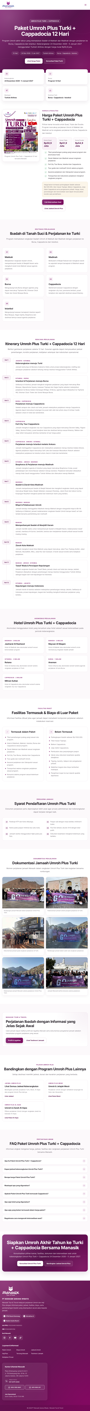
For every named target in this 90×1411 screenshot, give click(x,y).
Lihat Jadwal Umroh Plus (53, 208)
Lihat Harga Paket (33, 61)
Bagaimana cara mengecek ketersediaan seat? (23, 1218)
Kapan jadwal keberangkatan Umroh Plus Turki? (23, 1169)
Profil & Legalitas (14, 1040)
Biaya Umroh (20, 1350)
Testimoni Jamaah (37, 1353)
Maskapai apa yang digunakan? (17, 1185)
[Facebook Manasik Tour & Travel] (10, 1338)
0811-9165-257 (36, 1387)
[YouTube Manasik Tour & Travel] (15, 1338)
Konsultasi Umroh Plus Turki (30, 1263)
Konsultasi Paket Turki (54, 61)
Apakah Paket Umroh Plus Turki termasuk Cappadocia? (26, 1194)
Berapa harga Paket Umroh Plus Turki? (19, 1177)
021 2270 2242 (14, 1382)
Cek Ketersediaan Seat (52, 202)
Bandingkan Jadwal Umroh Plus (58, 1263)
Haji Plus (5, 1353)
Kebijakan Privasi (7, 1357)
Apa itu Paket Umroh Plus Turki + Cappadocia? (22, 1161)
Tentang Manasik (22, 1353)
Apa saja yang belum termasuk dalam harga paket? (24, 1210)
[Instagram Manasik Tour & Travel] (4, 1338)
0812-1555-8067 (16, 1387)
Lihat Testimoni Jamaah (35, 1040)
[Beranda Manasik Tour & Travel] (24, 1291)
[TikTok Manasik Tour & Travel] (20, 1338)
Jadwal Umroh (36, 1350)
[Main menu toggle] (85, 5)
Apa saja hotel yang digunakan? (17, 1202)
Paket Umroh (6, 1350)
